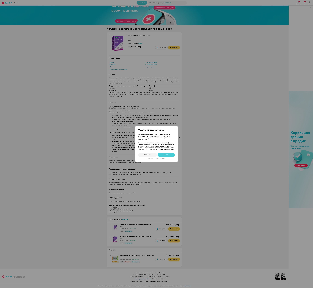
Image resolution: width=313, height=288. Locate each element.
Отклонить (147, 155)
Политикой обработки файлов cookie (163, 149)
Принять (166, 155)
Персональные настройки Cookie (156, 158)
